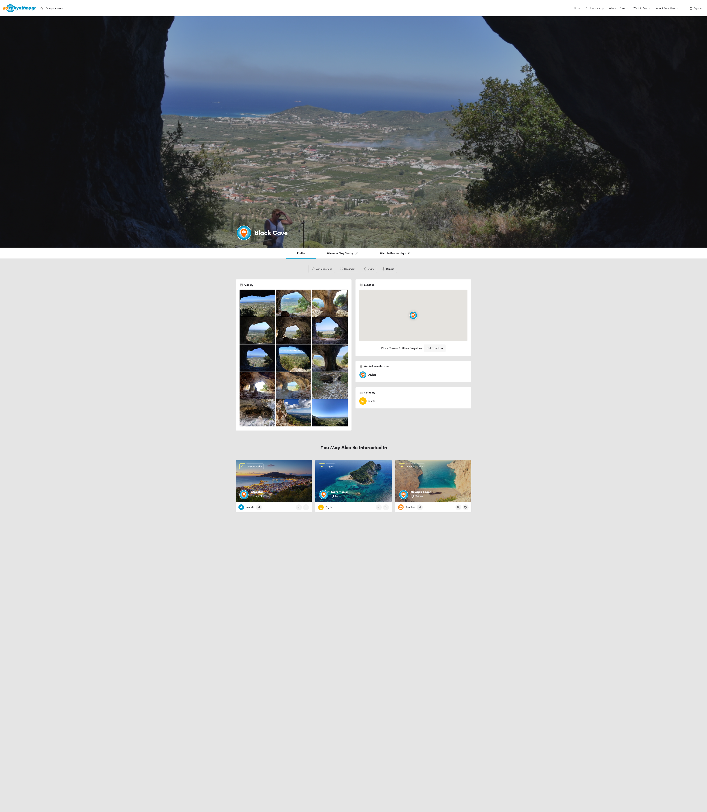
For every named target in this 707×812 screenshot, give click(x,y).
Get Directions (435, 348)
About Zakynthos (665, 8)
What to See (641, 8)
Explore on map (595, 8)
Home (577, 8)
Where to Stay (617, 8)
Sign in (697, 8)
